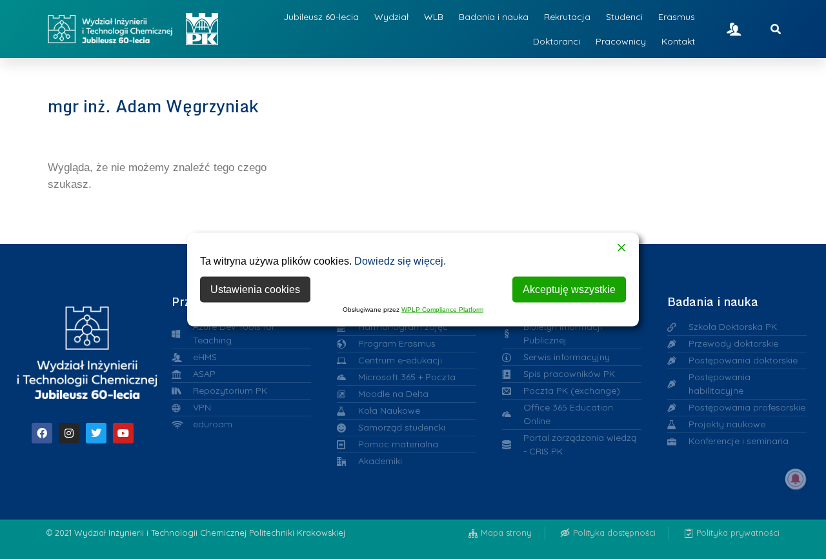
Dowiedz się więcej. (400, 261)
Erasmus (676, 17)
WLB (433, 17)
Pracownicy (621, 41)
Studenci (624, 17)
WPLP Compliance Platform (442, 309)
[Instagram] (69, 433)
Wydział (391, 17)
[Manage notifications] (795, 479)
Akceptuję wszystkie (569, 289)
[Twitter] (96, 433)
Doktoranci (556, 41)
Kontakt (678, 41)
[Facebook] (42, 433)
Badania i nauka (494, 17)
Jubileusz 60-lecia (321, 17)
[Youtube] (123, 433)
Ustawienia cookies (255, 289)
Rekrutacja (567, 17)
